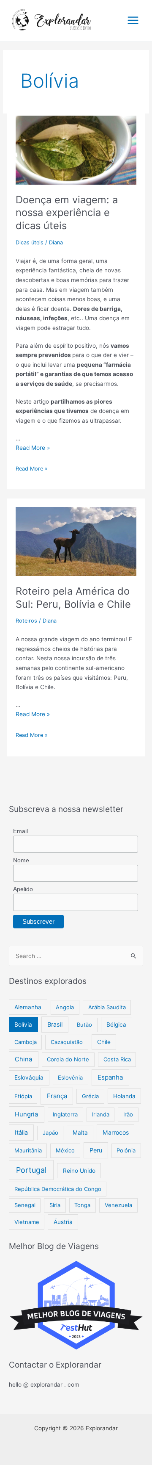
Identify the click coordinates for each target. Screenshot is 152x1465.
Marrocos (116, 1132)
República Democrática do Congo (57, 1188)
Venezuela (118, 1205)
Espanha (110, 1077)
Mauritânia (28, 1150)
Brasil (54, 1024)
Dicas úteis (29, 242)
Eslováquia (28, 1077)
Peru (96, 1150)
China (23, 1059)
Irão (128, 1114)
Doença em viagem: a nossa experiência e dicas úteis (67, 213)
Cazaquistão (67, 1042)
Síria (54, 1205)
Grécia (90, 1096)
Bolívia (23, 1024)
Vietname (26, 1222)
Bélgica (116, 1024)
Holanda (124, 1096)
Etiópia (23, 1096)
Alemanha (27, 1007)
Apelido (23, 889)
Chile (104, 1042)
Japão (50, 1132)
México (65, 1150)
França (57, 1096)
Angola (65, 1007)
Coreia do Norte (68, 1059)
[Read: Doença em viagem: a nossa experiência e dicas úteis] (75, 145)
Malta (80, 1132)
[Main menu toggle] (133, 20)
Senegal (24, 1205)
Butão (84, 1024)
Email (20, 831)
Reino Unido (79, 1170)
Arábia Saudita (107, 1007)
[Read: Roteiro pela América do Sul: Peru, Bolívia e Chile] (75, 537)
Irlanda (100, 1114)
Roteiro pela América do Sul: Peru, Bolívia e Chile (73, 597)
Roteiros (26, 621)
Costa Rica (117, 1059)
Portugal (31, 1170)
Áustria (63, 1222)
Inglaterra (65, 1114)
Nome (21, 860)
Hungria (26, 1114)
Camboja (25, 1042)
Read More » (33, 447)
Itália (21, 1132)
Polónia (126, 1150)
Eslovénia (70, 1077)
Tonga (82, 1205)
